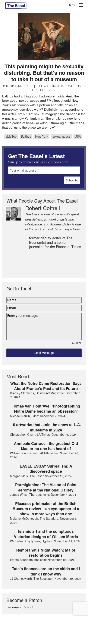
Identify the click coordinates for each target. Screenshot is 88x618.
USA (78, 136)
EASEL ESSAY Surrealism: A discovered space (46, 469)
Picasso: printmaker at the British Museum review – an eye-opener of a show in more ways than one (45, 508)
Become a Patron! (19, 607)
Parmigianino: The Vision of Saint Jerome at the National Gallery (45, 487)
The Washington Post (54, 86)
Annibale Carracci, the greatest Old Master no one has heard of (46, 446)
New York (41, 136)
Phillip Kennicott (17, 86)
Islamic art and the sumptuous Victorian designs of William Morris (46, 534)
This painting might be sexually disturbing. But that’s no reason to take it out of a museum (44, 72)
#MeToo (11, 136)
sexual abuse (61, 136)
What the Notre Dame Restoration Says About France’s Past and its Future (46, 386)
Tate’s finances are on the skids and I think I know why (46, 571)
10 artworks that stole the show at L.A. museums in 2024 (46, 427)
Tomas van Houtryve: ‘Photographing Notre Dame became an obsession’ (46, 408)
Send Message (44, 353)
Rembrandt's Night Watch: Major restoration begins (45, 552)
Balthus (26, 136)
